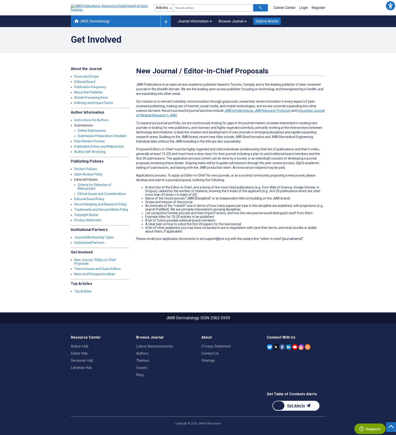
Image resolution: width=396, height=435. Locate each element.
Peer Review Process (89, 141)
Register (318, 8)
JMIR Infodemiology (238, 110)
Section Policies (85, 169)
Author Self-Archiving (90, 152)
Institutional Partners (89, 242)
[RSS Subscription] (308, 347)
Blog (139, 375)
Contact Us (210, 353)
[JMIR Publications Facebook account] (282, 347)
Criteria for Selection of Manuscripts (94, 186)
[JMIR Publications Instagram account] (301, 347)
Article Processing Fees (91, 97)
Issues (141, 367)
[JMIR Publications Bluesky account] (269, 347)
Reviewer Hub (82, 360)
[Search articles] (260, 7)
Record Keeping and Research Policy (100, 204)
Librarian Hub (81, 367)
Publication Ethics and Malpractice (99, 146)
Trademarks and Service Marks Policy (101, 209)
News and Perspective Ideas (94, 274)
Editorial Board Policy (89, 199)
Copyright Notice (86, 215)
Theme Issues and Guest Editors (97, 269)
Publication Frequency (90, 87)
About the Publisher (88, 92)
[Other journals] (166, 21)
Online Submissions (92, 130)
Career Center (285, 8)
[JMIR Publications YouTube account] (295, 347)
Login (303, 8)
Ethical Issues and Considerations (102, 194)
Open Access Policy (88, 174)
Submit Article (267, 21)
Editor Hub (79, 353)
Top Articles (82, 291)
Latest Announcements (154, 346)
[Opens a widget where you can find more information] (370, 429)
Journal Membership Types (94, 237)
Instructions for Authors (91, 120)
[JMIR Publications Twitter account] (276, 347)
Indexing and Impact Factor (93, 103)
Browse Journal (230, 21)
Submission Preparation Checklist (102, 136)
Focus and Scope (86, 76)
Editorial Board (84, 82)
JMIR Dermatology (94, 21)
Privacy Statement (87, 220)
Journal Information (193, 21)
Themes (142, 360)
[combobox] (213, 7)
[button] (390, 5)
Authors (142, 353)
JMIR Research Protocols (272, 110)
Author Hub (79, 346)
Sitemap (208, 360)
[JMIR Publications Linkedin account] (289, 347)
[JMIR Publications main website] (110, 7)
